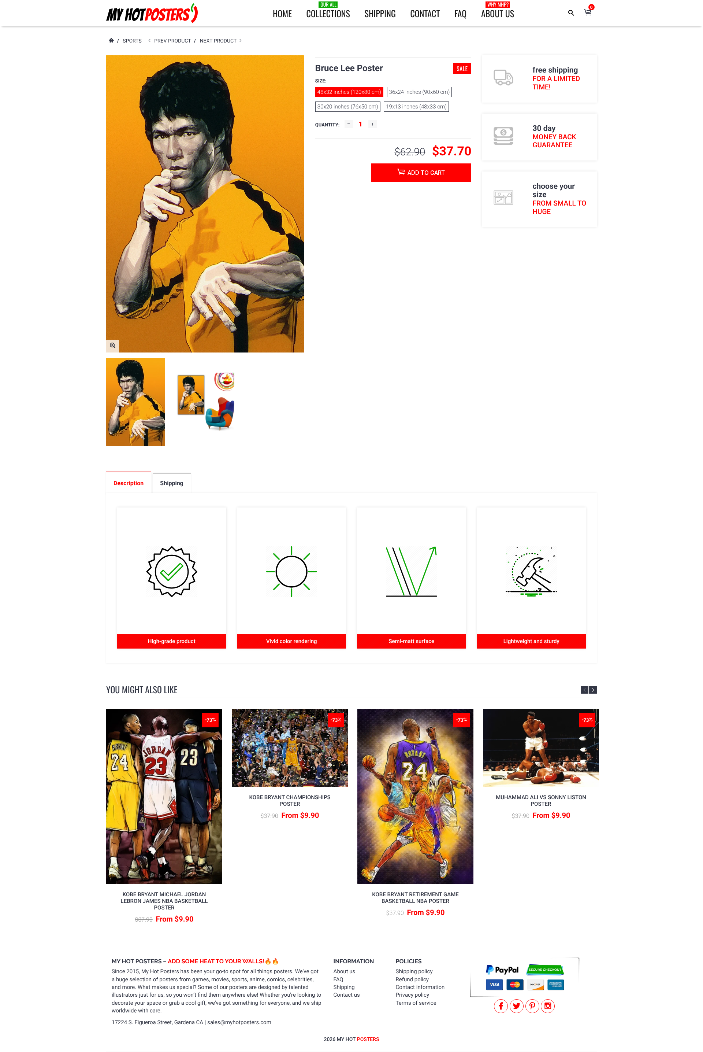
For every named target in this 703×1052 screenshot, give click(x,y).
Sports (132, 41)
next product (219, 41)
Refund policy (412, 979)
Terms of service (416, 1003)
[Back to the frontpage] (111, 41)
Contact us (347, 995)
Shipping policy (414, 971)
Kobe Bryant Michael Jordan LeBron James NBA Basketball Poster (164, 901)
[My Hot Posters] (152, 13)
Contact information (420, 987)
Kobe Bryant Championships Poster (289, 800)
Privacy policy (412, 995)
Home (282, 13)
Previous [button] (584, 690)
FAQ (460, 13)
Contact (425, 13)
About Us (497, 10)
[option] (135, 402)
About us (345, 971)
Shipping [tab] (171, 483)
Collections (328, 10)
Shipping (380, 13)
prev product (174, 41)
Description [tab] (129, 483)
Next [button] (593, 690)
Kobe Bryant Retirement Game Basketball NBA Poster (415, 897)
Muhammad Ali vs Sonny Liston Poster (541, 800)
